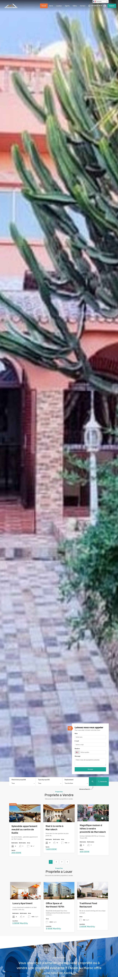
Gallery (75, 6)
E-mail (77, 741)
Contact (82, 6)
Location (59, 6)
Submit (111, 6)
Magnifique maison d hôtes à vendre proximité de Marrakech (93, 828)
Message (77, 756)
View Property (24, 818)
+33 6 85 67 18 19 (96, 5)
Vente (51, 6)
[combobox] (77, 752)
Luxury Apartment (22, 903)
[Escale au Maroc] (11, 9)
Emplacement (69, 780)
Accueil (44, 6)
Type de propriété (44, 780)
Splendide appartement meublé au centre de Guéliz (24, 829)
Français (98, 1)
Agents (67, 6)
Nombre (77, 748)
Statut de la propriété (19, 780)
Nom (76, 733)
